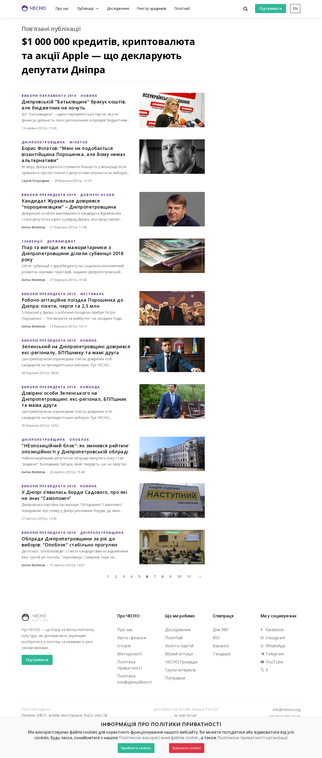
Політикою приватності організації (252, 737)
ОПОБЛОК (79, 439)
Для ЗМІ (220, 629)
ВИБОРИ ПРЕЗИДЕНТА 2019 (49, 195)
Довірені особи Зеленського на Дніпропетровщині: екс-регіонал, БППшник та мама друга (74, 399)
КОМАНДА (90, 387)
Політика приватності (129, 665)
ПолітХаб (174, 638)
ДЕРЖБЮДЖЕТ (61, 241)
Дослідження (118, 8)
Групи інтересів (180, 670)
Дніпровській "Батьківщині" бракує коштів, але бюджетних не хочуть (74, 105)
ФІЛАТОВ (78, 142)
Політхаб (182, 8)
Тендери (221, 654)
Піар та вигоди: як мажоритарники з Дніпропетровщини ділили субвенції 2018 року (72, 253)
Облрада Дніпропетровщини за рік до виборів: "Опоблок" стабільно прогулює (70, 542)
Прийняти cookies (136, 748)
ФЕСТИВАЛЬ (92, 294)
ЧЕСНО (39, 616)
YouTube (274, 662)
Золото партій (179, 646)
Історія (124, 646)
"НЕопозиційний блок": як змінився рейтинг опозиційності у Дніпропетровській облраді (75, 449)
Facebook (274, 629)
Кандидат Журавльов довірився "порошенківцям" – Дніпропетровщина (69, 204)
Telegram (274, 654)
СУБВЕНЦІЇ (32, 241)
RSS (216, 638)
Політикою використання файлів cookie (158, 737)
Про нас (62, 8)
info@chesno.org (286, 709)
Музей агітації (179, 654)
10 (179, 576)
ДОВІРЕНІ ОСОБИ (97, 195)
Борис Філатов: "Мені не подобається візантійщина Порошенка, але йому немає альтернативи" (73, 154)
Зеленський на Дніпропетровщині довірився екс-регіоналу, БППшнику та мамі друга (76, 349)
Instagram (275, 638)
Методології (129, 654)
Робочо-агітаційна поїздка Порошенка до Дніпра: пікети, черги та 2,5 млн (72, 303)
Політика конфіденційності (134, 679)
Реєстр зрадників (151, 8)
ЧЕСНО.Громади (181, 662)
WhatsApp (275, 646)
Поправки (175, 678)
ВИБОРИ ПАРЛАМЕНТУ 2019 (49, 96)
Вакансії (221, 646)
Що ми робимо (180, 616)
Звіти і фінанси (131, 638)
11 (189, 576)
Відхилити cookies (187, 748)
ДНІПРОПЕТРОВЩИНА (43, 142)
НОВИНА (89, 96)
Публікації (86, 8)
